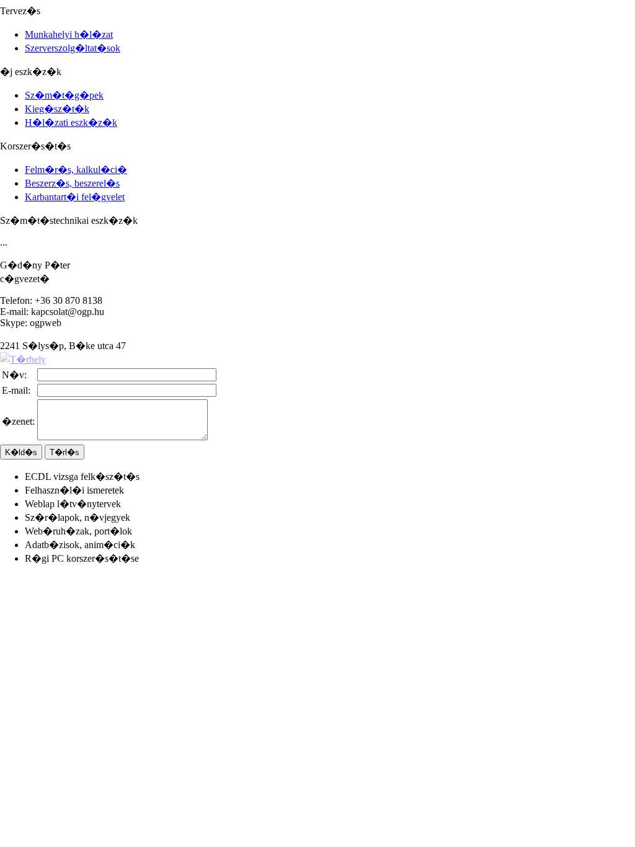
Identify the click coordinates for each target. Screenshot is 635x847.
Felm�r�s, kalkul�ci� (76, 169)
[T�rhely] (23, 359)
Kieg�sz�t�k (57, 109)
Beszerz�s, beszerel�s (72, 183)
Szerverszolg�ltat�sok (72, 48)
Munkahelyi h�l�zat (69, 34)
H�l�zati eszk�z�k (71, 122)
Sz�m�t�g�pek (64, 95)
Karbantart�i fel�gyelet (75, 197)
